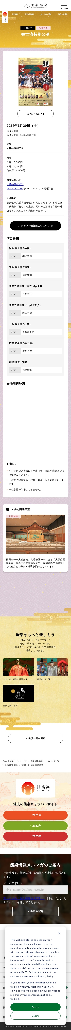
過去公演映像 (63, 14)
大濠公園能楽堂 (15, 184)
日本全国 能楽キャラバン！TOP (14, 761)
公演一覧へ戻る (37, 738)
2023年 (36, 836)
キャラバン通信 (46, 14)
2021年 (36, 815)
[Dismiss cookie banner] (59, 934)
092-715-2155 (15, 188)
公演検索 (15, 14)
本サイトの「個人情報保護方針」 (24, 898)
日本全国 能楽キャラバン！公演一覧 (45, 761)
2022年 (36, 825)
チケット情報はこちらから (35, 225)
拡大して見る (33, 114)
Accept (35, 1007)
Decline (35, 1015)
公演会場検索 (29, 14)
